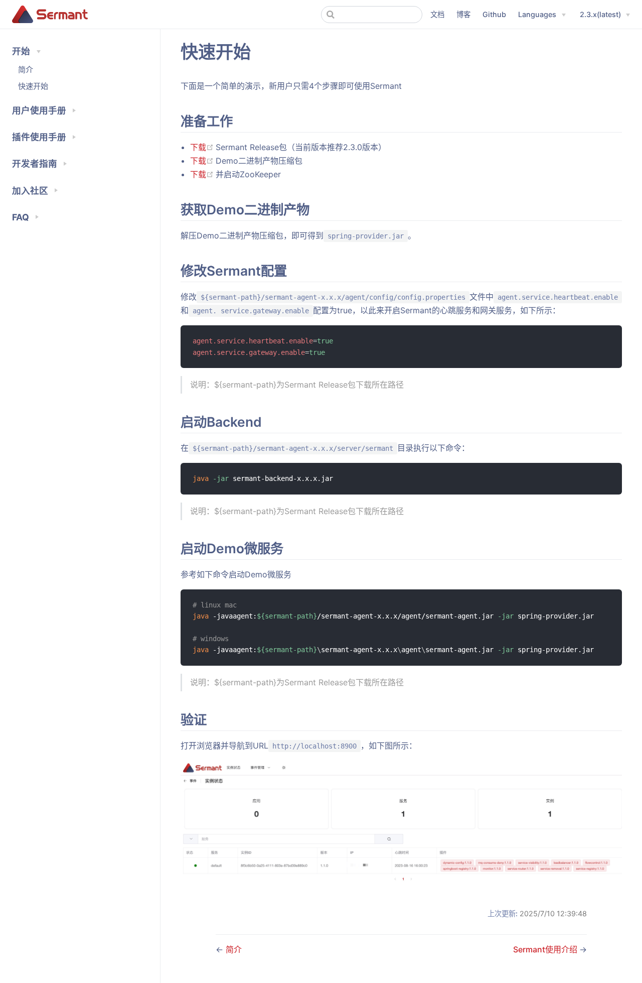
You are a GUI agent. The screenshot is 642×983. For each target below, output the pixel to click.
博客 (463, 14)
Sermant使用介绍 (546, 949)
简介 (25, 69)
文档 (437, 14)
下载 (203, 147)
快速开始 (33, 86)
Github (494, 14)
